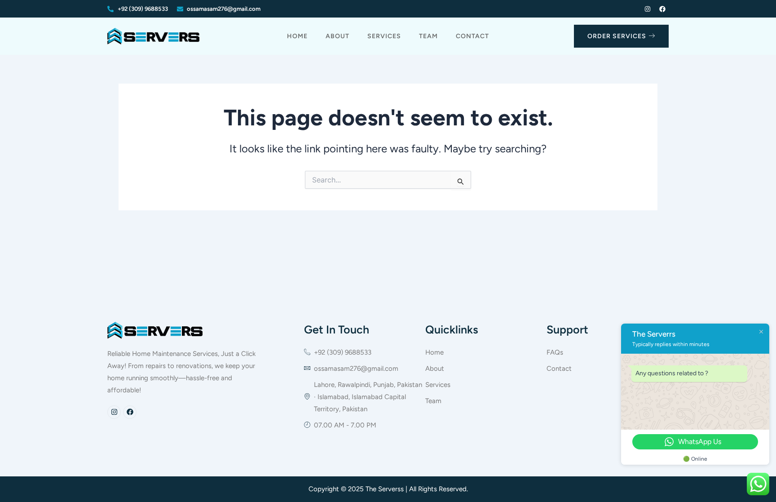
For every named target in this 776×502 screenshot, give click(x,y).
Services (384, 36)
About (337, 36)
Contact (472, 36)
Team (428, 36)
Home (297, 36)
